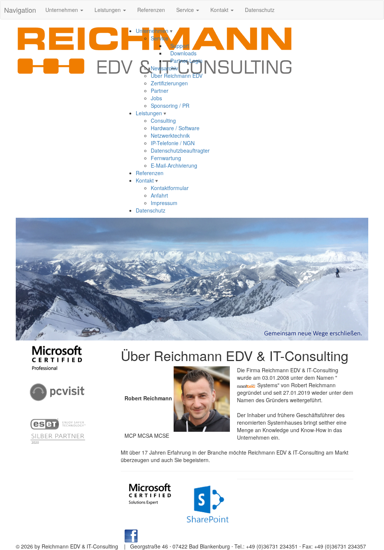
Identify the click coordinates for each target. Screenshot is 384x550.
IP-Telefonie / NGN (173, 143)
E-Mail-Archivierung (174, 165)
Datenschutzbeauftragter (180, 150)
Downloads (181, 53)
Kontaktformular (170, 188)
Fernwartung (166, 158)
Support (177, 45)
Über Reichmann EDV (176, 75)
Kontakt (145, 180)
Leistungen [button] (108, 9)
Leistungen (150, 113)
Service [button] (185, 9)
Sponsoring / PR (170, 105)
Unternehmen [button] (62, 9)
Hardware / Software (175, 128)
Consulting (163, 120)
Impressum (164, 203)
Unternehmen (153, 30)
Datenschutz (259, 9)
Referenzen (151, 9)
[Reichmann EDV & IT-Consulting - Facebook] (131, 535)
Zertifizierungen (169, 83)
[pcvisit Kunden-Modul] (57, 391)
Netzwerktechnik (170, 135)
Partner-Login (184, 60)
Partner (159, 90)
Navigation (20, 10)
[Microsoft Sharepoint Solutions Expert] (208, 503)
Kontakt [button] (220, 9)
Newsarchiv (164, 68)
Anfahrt (159, 195)
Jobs (156, 98)
